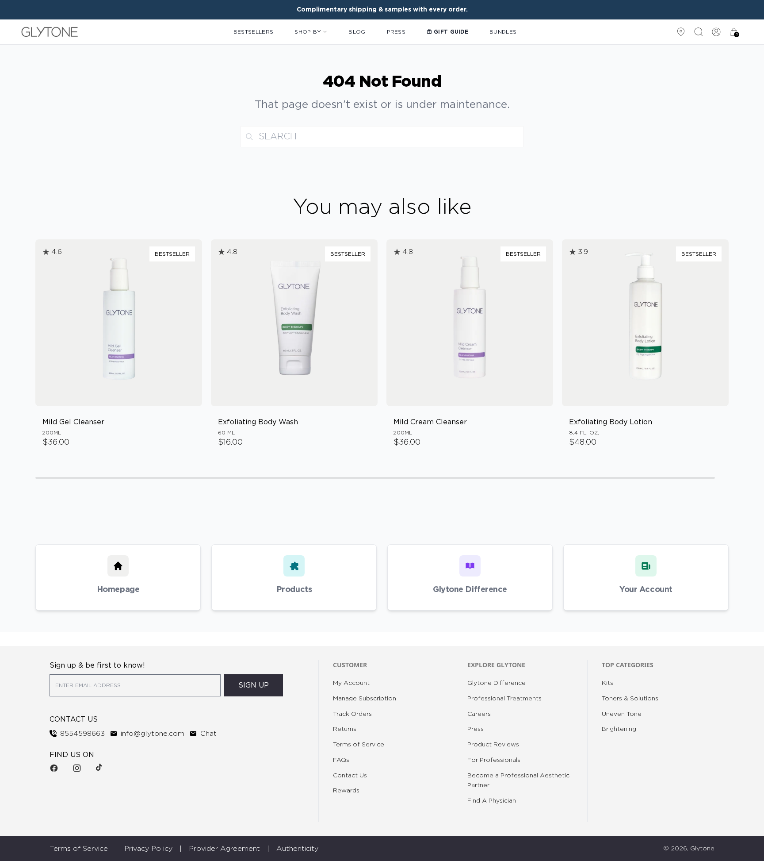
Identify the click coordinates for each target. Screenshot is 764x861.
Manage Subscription (364, 699)
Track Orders (352, 714)
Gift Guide (451, 32)
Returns (344, 729)
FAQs (341, 760)
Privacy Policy (148, 848)
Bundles (502, 32)
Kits (607, 683)
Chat (208, 733)
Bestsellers (253, 32)
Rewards (346, 791)
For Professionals (493, 760)
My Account (351, 683)
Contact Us (350, 776)
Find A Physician (491, 801)
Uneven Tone (622, 714)
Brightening (619, 729)
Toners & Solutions (630, 699)
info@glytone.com (152, 733)
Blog (356, 32)
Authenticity (297, 848)
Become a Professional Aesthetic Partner (518, 781)
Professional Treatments (504, 699)
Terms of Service (358, 745)
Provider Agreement (224, 848)
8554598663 (82, 733)
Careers (479, 714)
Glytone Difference (496, 683)
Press (396, 32)
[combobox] (382, 136)
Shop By (307, 32)
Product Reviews (493, 745)
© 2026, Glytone (688, 849)
